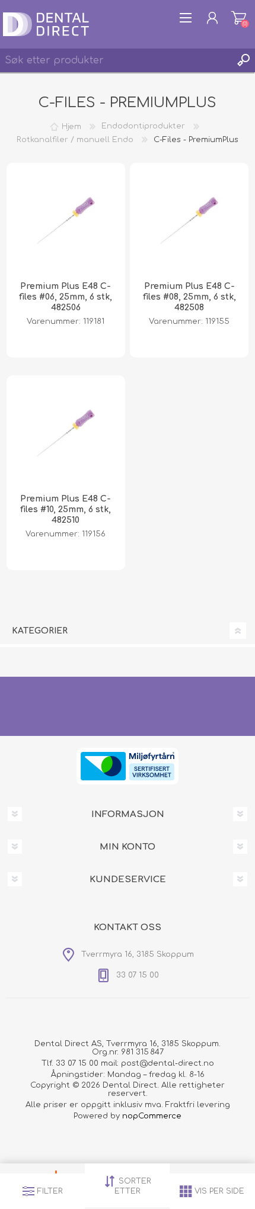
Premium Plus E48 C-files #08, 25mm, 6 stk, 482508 (189, 297)
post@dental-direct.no (167, 1063)
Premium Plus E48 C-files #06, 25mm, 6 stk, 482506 (65, 297)
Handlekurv (238, 18)
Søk (243, 60)
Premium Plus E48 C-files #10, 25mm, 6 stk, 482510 (65, 509)
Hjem (71, 126)
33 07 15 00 (77, 1063)
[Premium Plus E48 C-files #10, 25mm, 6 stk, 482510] (65, 434)
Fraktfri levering (197, 1105)
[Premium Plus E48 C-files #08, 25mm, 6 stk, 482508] (189, 222)
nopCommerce (151, 1116)
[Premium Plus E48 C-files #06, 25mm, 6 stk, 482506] (65, 222)
